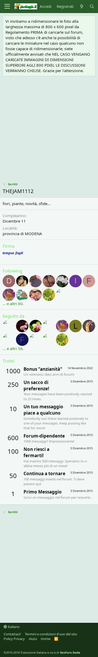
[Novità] (81, 6)
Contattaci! (12, 634)
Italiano (13, 626)
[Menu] (7, 6)
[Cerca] (92, 6)
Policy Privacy (14, 638)
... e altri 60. (13, 303)
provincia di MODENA (22, 233)
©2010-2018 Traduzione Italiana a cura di (42, 652)
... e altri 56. (13, 348)
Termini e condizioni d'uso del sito (51, 634)
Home (45, 638)
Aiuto (33, 638)
